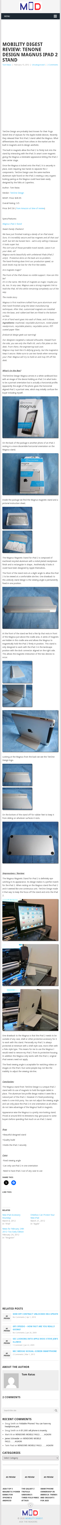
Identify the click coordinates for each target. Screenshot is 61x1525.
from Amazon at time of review (30, 208)
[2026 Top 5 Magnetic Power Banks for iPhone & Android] (11, 1477)
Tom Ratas (6, 65)
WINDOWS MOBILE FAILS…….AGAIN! (33, 1434)
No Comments (19, 1317)
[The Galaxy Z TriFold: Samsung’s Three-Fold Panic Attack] (30, 1477)
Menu (7, 16)
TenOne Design (17, 193)
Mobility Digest (34, 1518)
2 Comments (52, 65)
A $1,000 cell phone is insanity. (33, 1430)
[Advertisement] (31, 26)
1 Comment (17, 1345)
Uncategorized (38, 65)
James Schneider (12, 1438)
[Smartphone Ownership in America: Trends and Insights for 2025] (49, 1477)
